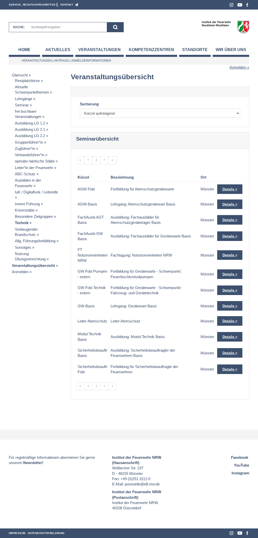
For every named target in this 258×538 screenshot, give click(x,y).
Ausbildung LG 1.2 (30, 123)
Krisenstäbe (25, 210)
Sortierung (89, 104)
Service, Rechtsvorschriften (32, 4)
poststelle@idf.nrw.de (142, 484)
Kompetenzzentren (151, 50)
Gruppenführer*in (29, 142)
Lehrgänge (23, 99)
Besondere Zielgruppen (34, 216)
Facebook (247, 5)
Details (228, 189)
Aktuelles (57, 50)
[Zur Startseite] (225, 27)
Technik (21, 223)
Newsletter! (33, 463)
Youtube (239, 5)
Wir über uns (231, 50)
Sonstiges (23, 247)
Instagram (231, 5)
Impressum (17, 533)
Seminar (22, 105)
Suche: (19, 27)
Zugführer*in (25, 148)
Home (24, 50)
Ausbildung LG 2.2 (30, 136)
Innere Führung (27, 204)
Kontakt (66, 4)
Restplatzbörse (27, 80)
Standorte (195, 50)
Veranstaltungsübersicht (33, 265)
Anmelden (238, 67)
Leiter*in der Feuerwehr (34, 167)
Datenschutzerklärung (46, 533)
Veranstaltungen (99, 50)
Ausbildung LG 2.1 (30, 129)
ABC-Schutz (25, 174)
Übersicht (20, 75)
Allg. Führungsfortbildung (35, 241)
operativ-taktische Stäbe (35, 161)
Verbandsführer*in (29, 155)
